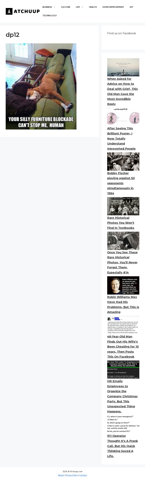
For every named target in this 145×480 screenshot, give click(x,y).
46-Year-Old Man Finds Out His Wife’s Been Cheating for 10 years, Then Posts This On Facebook (123, 346)
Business (47, 7)
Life (78, 7)
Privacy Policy (72, 475)
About (61, 475)
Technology (49, 15)
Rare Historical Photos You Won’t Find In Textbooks (120, 223)
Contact (83, 475)
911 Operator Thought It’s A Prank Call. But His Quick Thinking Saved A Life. (122, 446)
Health (93, 7)
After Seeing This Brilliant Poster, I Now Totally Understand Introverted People (121, 138)
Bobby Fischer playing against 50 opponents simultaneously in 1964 (121, 183)
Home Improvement (113, 7)
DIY (131, 7)
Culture (65, 7)
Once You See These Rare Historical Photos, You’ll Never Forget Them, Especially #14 (122, 262)
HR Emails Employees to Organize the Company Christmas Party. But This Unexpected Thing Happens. (122, 396)
